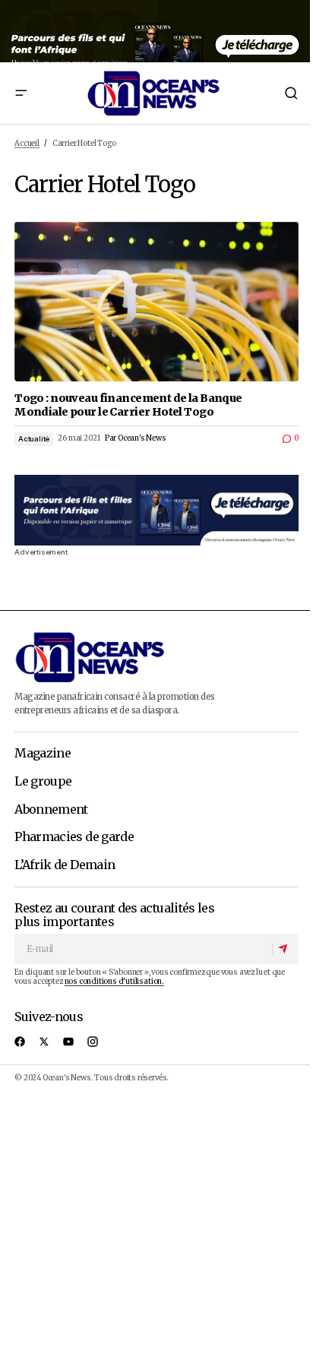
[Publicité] (156, 31)
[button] (20, 92)
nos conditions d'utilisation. (114, 981)
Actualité (33, 439)
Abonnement (51, 810)
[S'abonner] (285, 949)
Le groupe (42, 782)
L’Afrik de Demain (64, 865)
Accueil (27, 143)
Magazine (42, 753)
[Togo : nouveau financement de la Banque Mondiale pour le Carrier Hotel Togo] (156, 301)
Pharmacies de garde (74, 837)
